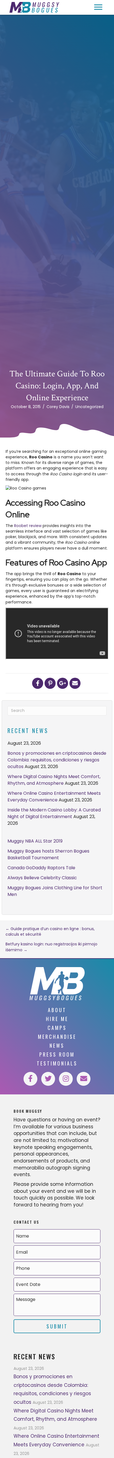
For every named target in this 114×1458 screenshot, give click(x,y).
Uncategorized (89, 406)
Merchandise (57, 1036)
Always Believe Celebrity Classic (42, 878)
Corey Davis (57, 406)
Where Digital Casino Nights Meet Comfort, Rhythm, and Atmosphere (53, 779)
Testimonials (57, 1063)
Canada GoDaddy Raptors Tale (41, 868)
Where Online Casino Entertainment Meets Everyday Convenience (54, 796)
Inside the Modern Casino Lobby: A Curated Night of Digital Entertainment (54, 813)
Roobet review (28, 525)
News (57, 1045)
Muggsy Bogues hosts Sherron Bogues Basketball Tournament (48, 854)
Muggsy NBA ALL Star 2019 (35, 841)
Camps (57, 1027)
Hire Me (57, 1018)
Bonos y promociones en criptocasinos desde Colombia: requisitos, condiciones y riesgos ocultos (56, 760)
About (57, 1010)
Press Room (57, 1054)
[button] (98, 7)
